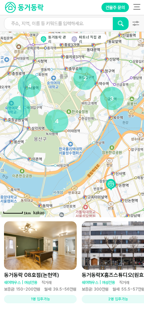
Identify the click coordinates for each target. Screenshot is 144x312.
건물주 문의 (115, 7)
